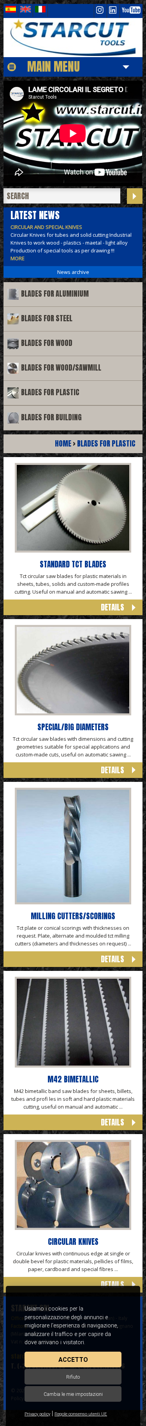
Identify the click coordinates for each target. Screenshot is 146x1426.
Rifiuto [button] (73, 1377)
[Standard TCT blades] (73, 550)
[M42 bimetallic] (73, 1065)
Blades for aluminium (55, 293)
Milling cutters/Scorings (73, 916)
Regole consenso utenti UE (81, 1414)
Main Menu (53, 66)
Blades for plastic (50, 392)
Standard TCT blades (73, 564)
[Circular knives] (73, 1228)
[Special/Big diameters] (73, 713)
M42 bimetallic (73, 1079)
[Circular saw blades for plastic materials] (73, 37)
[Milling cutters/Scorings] (73, 902)
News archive (73, 271)
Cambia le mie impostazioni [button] (73, 1394)
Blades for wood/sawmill (61, 367)
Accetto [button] (73, 1359)
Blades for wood (46, 343)
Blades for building (51, 417)
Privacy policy (37, 1414)
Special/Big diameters (73, 727)
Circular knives (73, 1241)
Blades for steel (46, 318)
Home (63, 443)
